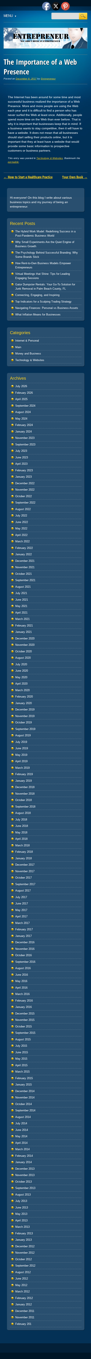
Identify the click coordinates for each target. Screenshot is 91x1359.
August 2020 (23, 657)
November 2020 (24, 644)
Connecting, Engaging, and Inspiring (37, 295)
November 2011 (24, 1317)
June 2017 (21, 903)
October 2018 (23, 800)
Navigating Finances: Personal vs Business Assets (46, 308)
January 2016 (23, 1007)
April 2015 (21, 1065)
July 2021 (21, 593)
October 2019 (23, 722)
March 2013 (22, 1226)
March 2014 (22, 1149)
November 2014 (24, 1097)
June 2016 (21, 974)
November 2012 (24, 1252)
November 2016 (24, 948)
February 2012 (24, 1298)
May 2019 (21, 754)
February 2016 (24, 1000)
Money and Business (28, 353)
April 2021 (21, 612)
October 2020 (23, 651)
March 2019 (22, 767)
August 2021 (23, 586)
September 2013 (25, 1188)
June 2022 (21, 522)
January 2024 (23, 431)
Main (18, 347)
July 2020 (21, 664)
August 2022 (23, 509)
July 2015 (21, 1045)
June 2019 (21, 748)
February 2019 (24, 774)
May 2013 (21, 1213)
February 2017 (24, 929)
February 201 (23, 1324)
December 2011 (24, 1311)
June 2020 (21, 670)
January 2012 (23, 1304)
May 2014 (21, 1136)
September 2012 (25, 1265)
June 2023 (21, 457)
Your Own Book (74, 177)
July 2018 (21, 819)
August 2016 (23, 968)
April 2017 (21, 916)
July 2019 (21, 742)
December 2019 (24, 709)
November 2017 (24, 871)
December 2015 (24, 1013)
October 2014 (23, 1104)
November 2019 (24, 716)
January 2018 (23, 858)
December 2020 (24, 638)
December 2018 (24, 787)
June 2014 (21, 1130)
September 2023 (25, 444)
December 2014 (24, 1091)
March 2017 (22, 923)
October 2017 (23, 877)
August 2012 (23, 1272)
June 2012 (21, 1278)
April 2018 (21, 838)
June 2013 (21, 1207)
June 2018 (21, 825)
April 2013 (21, 1220)
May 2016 (21, 981)
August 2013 (23, 1194)
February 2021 (24, 625)
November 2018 (24, 793)
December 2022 (24, 483)
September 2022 (25, 502)
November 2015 (24, 1019)
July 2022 (21, 515)
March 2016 (22, 994)
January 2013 (23, 1239)
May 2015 (21, 1058)
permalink (13, 162)
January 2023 (23, 476)
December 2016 (24, 942)
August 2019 (23, 735)
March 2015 (22, 1071)
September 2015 (25, 1032)
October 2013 (23, 1181)
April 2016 (21, 987)
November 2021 (24, 567)
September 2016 (25, 961)
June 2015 (21, 1052)
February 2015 (24, 1078)
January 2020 (23, 703)
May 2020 (21, 677)
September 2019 (25, 729)
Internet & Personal (27, 340)
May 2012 (21, 1285)
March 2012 (22, 1291)
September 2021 (25, 580)
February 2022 (24, 548)
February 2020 (24, 696)
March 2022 (22, 541)
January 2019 (23, 780)
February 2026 (24, 392)
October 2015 (23, 1026)
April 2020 (21, 683)
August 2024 (23, 412)
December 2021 (24, 560)
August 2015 (23, 1039)
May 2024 (21, 418)
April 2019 (21, 761)
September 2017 (25, 884)
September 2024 (25, 405)
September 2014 (25, 1110)
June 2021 (21, 599)
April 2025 (21, 399)
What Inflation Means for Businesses (38, 314)
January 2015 (23, 1084)
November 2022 (24, 489)
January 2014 (23, 1162)
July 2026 (21, 386)
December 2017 (24, 864)
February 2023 (24, 470)
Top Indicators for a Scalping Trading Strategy (43, 301)
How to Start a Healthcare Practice (28, 177)
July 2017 (21, 897)
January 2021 (23, 631)
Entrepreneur (48, 78)
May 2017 (21, 910)
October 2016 (23, 955)
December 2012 (24, 1246)
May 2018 (21, 832)
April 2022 (21, 535)
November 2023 (24, 438)
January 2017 (23, 936)
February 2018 (24, 851)
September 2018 (25, 806)
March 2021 (22, 619)
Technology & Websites (49, 158)
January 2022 (23, 554)
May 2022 (21, 528)
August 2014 (23, 1117)
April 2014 (21, 1142)
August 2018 (23, 813)
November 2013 (24, 1175)
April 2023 (21, 463)
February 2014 (24, 1155)
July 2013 (21, 1201)
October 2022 (23, 496)
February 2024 (24, 425)
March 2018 (22, 845)
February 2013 (24, 1233)
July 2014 (21, 1123)
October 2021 (23, 573)
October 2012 (23, 1259)
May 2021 (21, 606)
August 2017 (23, 890)
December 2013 (24, 1168)
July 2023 (21, 450)
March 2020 (22, 690)
